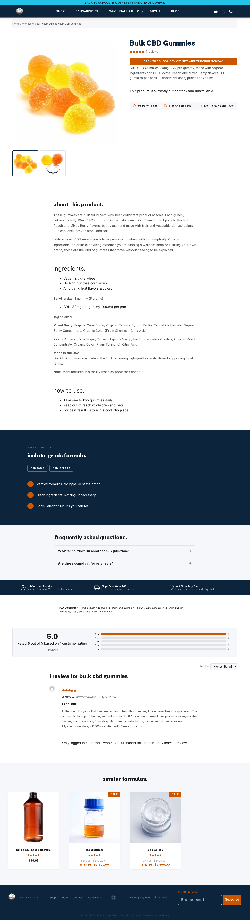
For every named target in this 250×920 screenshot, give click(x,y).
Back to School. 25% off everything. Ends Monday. (125, 2)
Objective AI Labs (160, 915)
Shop (60, 11)
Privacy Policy (112, 915)
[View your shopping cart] (215, 11)
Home (16, 23)
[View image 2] (53, 163)
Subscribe (232, 899)
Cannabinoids (86, 11)
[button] (231, 11)
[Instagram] (113, 897)
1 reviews (152, 51)
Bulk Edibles (50, 23)
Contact (77, 897)
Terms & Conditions (129, 915)
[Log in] (223, 11)
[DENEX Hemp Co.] (19, 11)
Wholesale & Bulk (124, 11)
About (155, 11)
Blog (175, 11)
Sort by (204, 666)
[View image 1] (25, 163)
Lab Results (94, 897)
